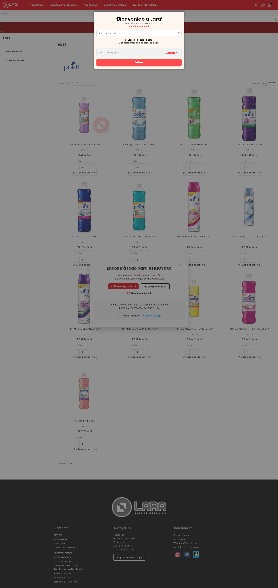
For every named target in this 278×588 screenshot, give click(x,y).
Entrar (139, 62)
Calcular (171, 52)
